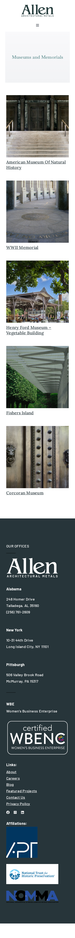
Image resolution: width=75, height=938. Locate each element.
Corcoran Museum (25, 492)
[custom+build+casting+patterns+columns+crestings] (37, 262)
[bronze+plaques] (37, 97)
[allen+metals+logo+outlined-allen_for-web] (37, 6)
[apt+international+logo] (22, 828)
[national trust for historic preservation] (32, 866)
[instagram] (15, 812)
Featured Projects (21, 791)
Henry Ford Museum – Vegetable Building (28, 330)
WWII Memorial (22, 247)
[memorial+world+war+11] (37, 182)
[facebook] (8, 812)
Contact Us (15, 797)
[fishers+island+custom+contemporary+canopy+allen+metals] (37, 348)
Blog (10, 784)
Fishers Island (20, 412)
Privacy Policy (18, 803)
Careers (13, 778)
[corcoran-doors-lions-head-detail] (37, 428)
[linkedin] (22, 812)
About (11, 771)
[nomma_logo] (32, 892)
